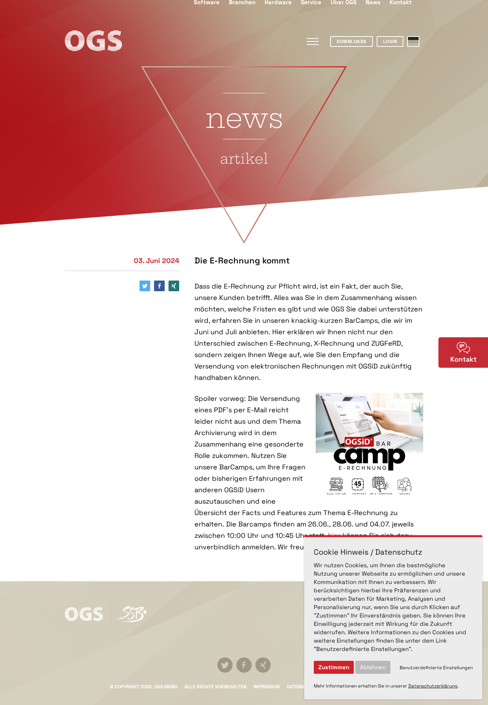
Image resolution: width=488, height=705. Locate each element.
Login (390, 41)
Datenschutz (302, 687)
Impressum (267, 687)
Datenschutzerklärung (433, 686)
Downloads (351, 41)
